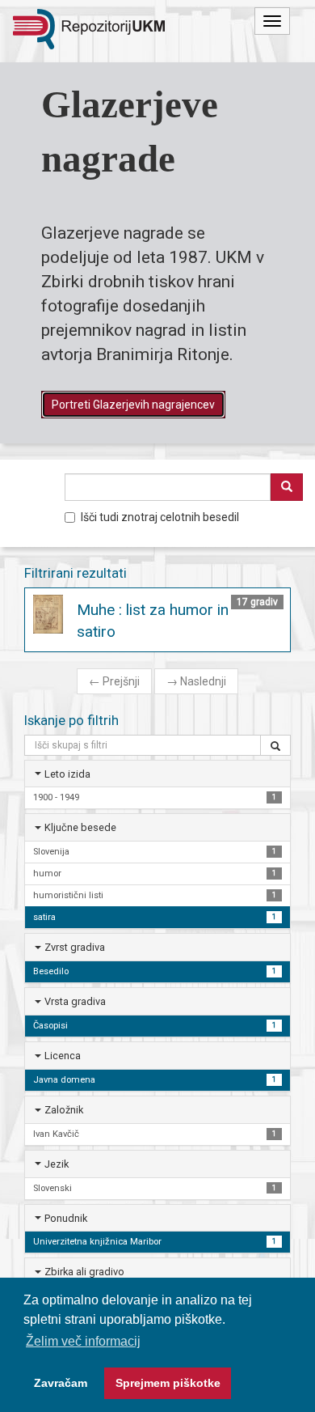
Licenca (62, 1055)
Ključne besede (80, 827)
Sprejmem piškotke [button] (168, 1382)
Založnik (63, 1110)
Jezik (56, 1164)
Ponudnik (65, 1218)
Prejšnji (114, 681)
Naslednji (196, 681)
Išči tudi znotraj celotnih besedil (160, 517)
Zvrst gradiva (74, 947)
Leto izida (67, 774)
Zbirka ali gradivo (84, 1272)
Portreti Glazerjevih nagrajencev (133, 404)
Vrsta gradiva (75, 1001)
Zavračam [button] (60, 1382)
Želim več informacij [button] (83, 1341)
